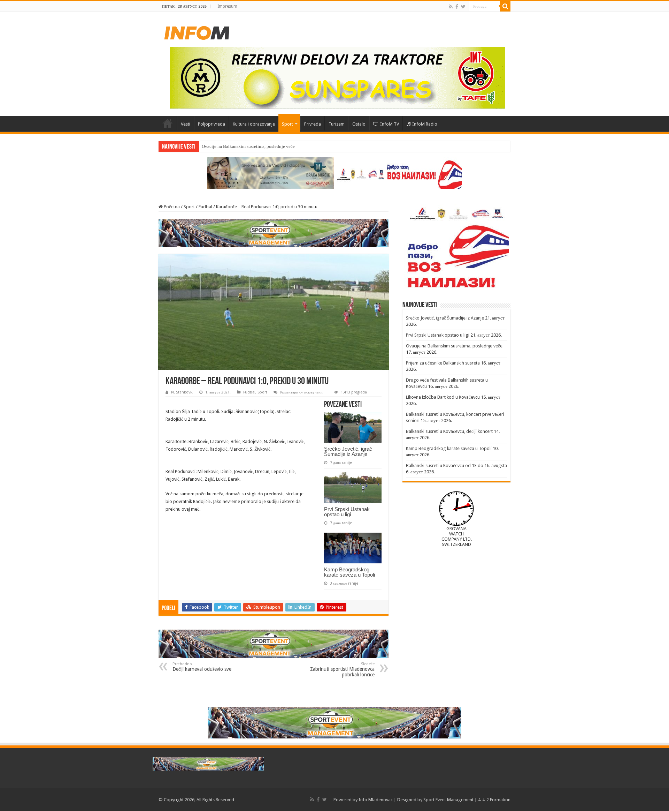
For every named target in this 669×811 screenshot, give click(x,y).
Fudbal (205, 206)
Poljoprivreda (211, 124)
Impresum (227, 6)
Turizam (337, 124)
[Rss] (450, 6)
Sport (287, 124)
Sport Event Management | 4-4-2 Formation (466, 799)
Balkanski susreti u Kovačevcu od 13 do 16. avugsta (456, 465)
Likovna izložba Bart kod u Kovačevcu (443, 397)
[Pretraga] (505, 6)
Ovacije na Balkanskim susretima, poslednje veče (248, 146)
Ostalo (359, 124)
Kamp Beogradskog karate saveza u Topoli (349, 572)
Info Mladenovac (376, 799)
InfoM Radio (424, 124)
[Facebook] (457, 6)
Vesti (185, 124)
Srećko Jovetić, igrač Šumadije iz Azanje (348, 451)
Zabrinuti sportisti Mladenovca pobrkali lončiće (342, 669)
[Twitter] (463, 6)
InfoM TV (389, 124)
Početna (168, 123)
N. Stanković (182, 392)
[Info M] (197, 31)
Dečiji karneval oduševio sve (201, 667)
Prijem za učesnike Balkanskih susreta (443, 363)
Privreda (312, 124)
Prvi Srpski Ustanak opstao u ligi (347, 511)
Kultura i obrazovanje (254, 124)
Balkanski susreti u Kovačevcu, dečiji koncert (449, 431)
